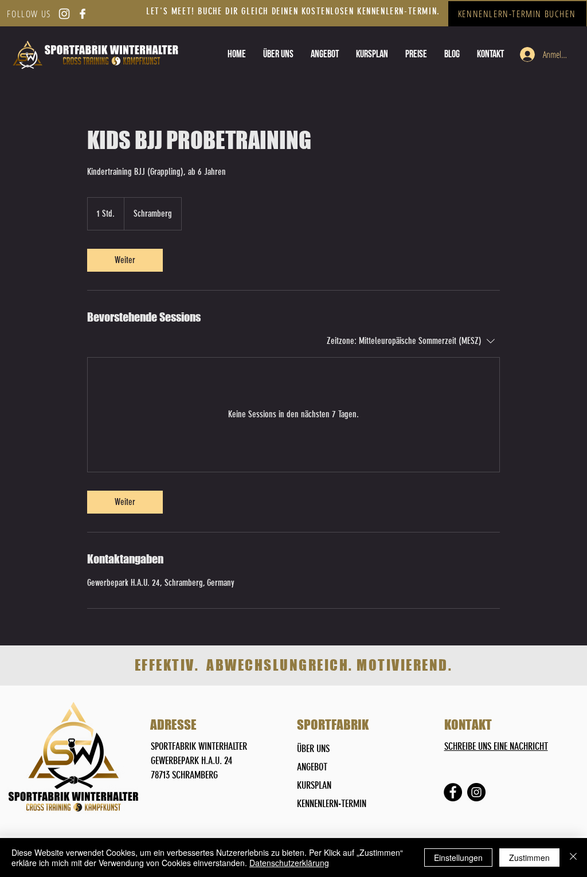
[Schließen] (573, 857)
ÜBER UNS (313, 748)
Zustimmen (529, 857)
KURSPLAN (314, 785)
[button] (416, 54)
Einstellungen (458, 857)
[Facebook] (453, 792)
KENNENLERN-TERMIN (331, 803)
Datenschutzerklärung (289, 862)
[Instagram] (476, 792)
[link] (125, 260)
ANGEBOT (312, 767)
